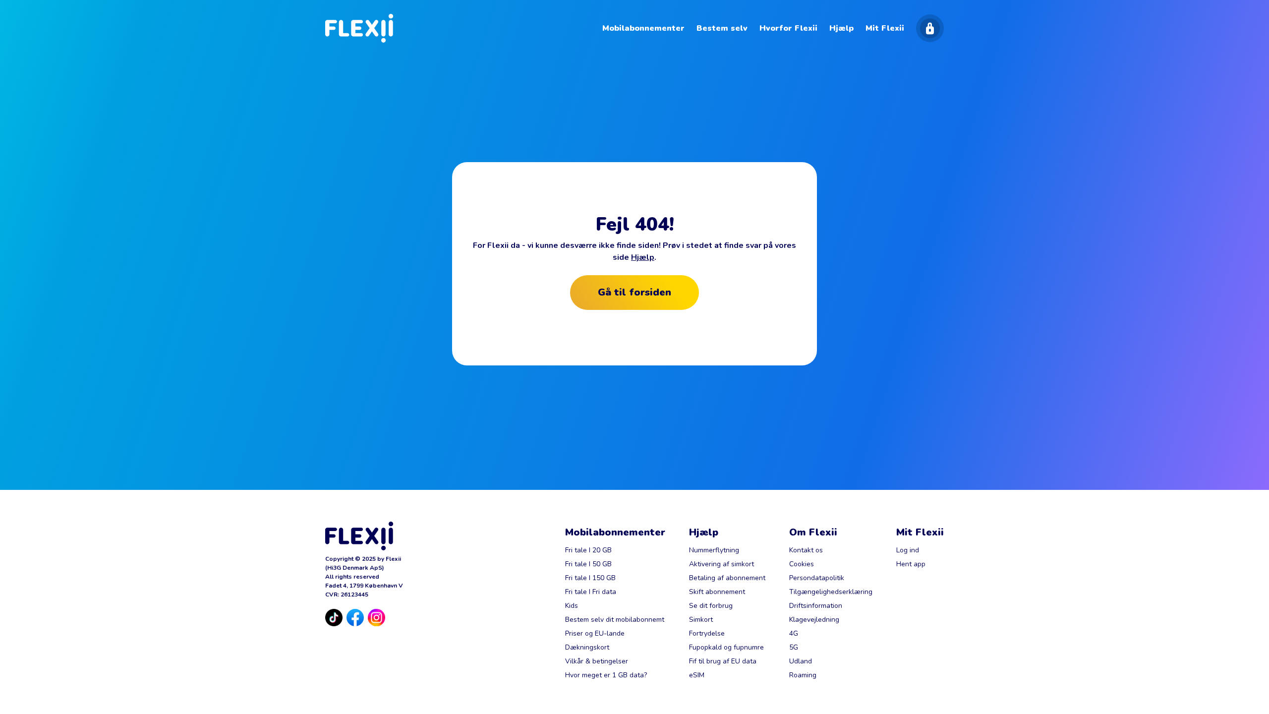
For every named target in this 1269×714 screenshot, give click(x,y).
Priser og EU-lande (595, 633)
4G (793, 633)
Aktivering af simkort (721, 564)
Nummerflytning (714, 550)
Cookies (801, 564)
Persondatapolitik (816, 578)
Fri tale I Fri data (590, 591)
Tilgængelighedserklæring (830, 591)
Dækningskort (587, 647)
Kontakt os (806, 550)
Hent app (910, 564)
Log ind (907, 550)
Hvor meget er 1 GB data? (606, 675)
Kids (571, 605)
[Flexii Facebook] (355, 617)
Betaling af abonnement (727, 578)
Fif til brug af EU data (722, 661)
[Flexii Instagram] (376, 617)
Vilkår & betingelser (596, 661)
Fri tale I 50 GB (588, 564)
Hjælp (642, 257)
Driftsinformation (815, 605)
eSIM (696, 675)
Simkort (701, 619)
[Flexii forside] (359, 28)
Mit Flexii (920, 532)
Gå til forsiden (634, 292)
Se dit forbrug (711, 605)
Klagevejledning (814, 619)
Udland (800, 661)
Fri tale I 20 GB (588, 550)
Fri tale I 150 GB (590, 578)
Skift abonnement (717, 591)
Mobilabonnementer (615, 532)
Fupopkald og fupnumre (726, 647)
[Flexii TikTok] (334, 617)
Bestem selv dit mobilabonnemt (614, 619)
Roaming (802, 675)
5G (793, 647)
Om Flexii (813, 532)
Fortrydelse (707, 633)
